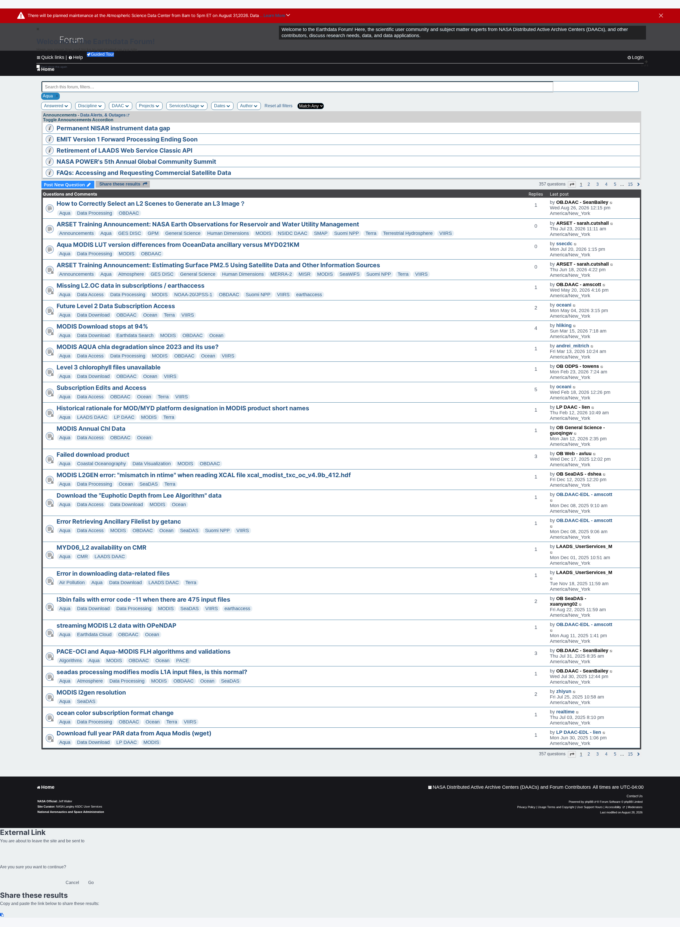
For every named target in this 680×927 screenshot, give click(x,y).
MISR (305, 274)
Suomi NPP (346, 233)
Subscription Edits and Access (101, 387)
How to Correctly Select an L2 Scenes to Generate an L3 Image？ (151, 203)
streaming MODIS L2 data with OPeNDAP (116, 625)
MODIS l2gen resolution (91, 692)
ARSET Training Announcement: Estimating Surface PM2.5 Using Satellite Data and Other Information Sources (218, 265)
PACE (182, 660)
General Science (183, 233)
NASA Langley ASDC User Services (79, 806)
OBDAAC (129, 213)
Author (247, 106)
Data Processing (94, 213)
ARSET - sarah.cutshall (582, 223)
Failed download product (93, 454)
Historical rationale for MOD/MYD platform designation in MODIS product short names (183, 408)
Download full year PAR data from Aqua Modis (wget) (134, 733)
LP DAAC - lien (573, 407)
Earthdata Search (135, 335)
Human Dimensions (228, 233)
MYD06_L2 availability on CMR (101, 547)
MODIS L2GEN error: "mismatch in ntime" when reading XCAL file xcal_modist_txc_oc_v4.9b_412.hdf (204, 475)
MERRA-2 (281, 274)
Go (91, 882)
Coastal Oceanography (101, 463)
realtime (565, 711)
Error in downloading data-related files (113, 573)
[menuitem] (509, 787)
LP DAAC (124, 417)
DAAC (118, 106)
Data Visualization (152, 463)
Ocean (150, 315)
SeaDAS (148, 484)
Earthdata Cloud (94, 634)
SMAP (321, 233)
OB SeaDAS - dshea (578, 474)
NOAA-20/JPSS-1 (193, 294)
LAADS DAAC (92, 417)
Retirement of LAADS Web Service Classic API (124, 150)
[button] (572, 184)
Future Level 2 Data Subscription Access (116, 306)
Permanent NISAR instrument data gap (113, 128)
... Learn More (272, 15)
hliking (564, 325)
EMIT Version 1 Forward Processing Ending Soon (127, 139)
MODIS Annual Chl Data (91, 428)
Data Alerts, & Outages (103, 115)
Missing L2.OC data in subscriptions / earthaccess (131, 285)
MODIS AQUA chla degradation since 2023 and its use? (138, 347)
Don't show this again (54, 66)
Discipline (88, 106)
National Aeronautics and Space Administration (70, 811)
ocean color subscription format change (115, 713)
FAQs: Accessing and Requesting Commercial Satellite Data (144, 172)
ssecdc (564, 243)
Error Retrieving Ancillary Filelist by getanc (119, 521)
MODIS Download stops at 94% (102, 326)
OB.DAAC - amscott (578, 284)
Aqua (64, 213)
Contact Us (635, 796)
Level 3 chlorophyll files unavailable (109, 367)
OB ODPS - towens (577, 366)
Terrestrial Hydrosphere (408, 233)
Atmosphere (131, 274)
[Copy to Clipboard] (2, 915)
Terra (371, 233)
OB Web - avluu (574, 453)
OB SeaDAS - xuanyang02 (568, 601)
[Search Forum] (635, 84)
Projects (147, 106)
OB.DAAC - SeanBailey (582, 202)
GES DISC (129, 233)
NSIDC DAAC (292, 233)
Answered (54, 106)
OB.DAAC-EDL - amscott (584, 494)
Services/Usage (184, 106)
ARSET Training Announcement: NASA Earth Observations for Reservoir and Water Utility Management (208, 224)
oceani (563, 305)
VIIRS (445, 233)
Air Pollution (72, 582)
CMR (82, 556)
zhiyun (563, 691)
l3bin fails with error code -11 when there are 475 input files (143, 599)
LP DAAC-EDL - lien (578, 732)
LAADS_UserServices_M (584, 546)
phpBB (589, 801)
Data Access (90, 294)
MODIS (263, 233)
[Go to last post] (611, 202)
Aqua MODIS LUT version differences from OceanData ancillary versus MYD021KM (178, 244)
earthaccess (309, 294)
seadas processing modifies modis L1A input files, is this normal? (152, 672)
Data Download (93, 315)
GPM (153, 233)
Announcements (76, 233)
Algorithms (70, 660)
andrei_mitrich (572, 345)
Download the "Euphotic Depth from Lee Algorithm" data (139, 495)
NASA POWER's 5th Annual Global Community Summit (136, 161)
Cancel (72, 882)
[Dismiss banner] (661, 16)
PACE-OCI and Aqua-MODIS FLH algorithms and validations (144, 651)
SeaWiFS (349, 274)
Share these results (120, 184)
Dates (220, 106)
